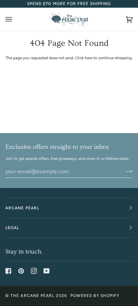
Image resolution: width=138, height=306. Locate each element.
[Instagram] (34, 271)
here (88, 58)
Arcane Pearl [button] (22, 208)
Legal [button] (12, 227)
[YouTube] (47, 271)
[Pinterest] (21, 271)
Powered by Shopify (94, 295)
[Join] (124, 171)
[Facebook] (8, 271)
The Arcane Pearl (32, 295)
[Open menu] (15, 19)
